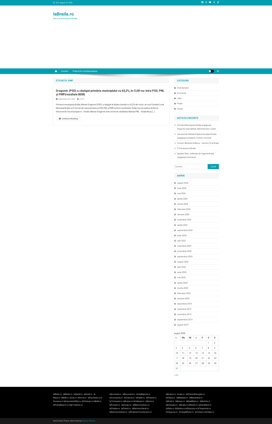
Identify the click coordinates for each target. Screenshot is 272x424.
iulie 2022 (181, 241)
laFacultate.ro (94, 398)
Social (180, 109)
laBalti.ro (97, 401)
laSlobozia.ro (191, 408)
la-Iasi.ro (181, 394)
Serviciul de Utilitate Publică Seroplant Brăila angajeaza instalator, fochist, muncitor (196, 136)
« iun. (176, 375)
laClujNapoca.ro (143, 394)
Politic (180, 103)
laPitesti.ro (126, 408)
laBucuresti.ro (129, 394)
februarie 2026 (184, 209)
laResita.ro (193, 405)
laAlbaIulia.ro (182, 398)
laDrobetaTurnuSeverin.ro (140, 412)
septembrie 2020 (185, 256)
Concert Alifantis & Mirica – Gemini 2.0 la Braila (198, 143)
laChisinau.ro (87, 401)
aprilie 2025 (182, 225)
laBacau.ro (180, 401)
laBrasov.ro (171, 394)
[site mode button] (211, 71)
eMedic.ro (57, 394)
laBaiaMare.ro (192, 401)
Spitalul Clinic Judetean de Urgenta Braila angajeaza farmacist (195, 155)
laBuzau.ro (128, 401)
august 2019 (182, 325)
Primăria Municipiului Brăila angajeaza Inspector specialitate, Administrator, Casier (196, 127)
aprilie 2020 (182, 283)
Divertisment (183, 88)
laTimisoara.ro (116, 401)
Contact (64, 71)
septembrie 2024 (185, 230)
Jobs (179, 98)
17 (177, 358)
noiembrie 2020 (184, 246)
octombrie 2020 (184, 251)
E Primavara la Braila (186, 148)
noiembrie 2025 (184, 220)
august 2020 (182, 262)
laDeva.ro (150, 401)
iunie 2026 (181, 188)
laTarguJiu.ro (172, 412)
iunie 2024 (181, 235)
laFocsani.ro (115, 405)
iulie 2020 (181, 267)
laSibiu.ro (170, 408)
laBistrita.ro (205, 401)
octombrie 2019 (184, 314)
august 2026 (182, 183)
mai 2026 (181, 193)
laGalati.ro (140, 398)
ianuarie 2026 (183, 214)
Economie (181, 93)
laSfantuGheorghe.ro (195, 394)
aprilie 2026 (182, 199)
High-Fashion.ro (76, 405)
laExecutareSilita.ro (72, 401)
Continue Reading (70, 119)
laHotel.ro (88, 394)
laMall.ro (65, 398)
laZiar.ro (73, 398)
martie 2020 (182, 288)
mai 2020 (181, 277)
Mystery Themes (88, 421)
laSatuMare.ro (205, 405)
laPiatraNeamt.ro (60, 405)
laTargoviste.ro (204, 408)
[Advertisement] (136, 47)
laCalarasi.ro (138, 401)
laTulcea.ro (200, 412)
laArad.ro (170, 401)
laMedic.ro (68, 394)
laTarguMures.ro (186, 412)
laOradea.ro (115, 408)
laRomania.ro (115, 394)
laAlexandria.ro (196, 398)
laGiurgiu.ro (127, 405)
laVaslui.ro (171, 398)
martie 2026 (182, 204)
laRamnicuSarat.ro (140, 408)
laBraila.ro (63, 14)
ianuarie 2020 (183, 298)
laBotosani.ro (172, 405)
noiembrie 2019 (184, 309)
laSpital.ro (78, 394)
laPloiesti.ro (151, 398)
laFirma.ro (82, 398)
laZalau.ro (209, 412)
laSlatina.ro (180, 408)
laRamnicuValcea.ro (118, 412)
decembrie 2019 (184, 304)
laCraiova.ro (129, 398)
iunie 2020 (181, 272)
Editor (82, 99)
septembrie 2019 (185, 319)
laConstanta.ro (116, 398)
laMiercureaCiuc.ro (141, 405)
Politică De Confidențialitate (85, 71)
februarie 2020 (184, 293)
